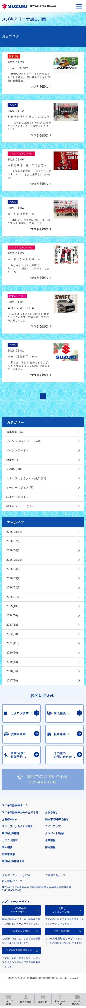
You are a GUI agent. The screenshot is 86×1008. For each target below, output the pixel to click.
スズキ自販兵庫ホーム (15, 805)
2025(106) (13, 606)
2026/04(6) (13, 568)
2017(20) (12, 680)
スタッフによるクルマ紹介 (17, 826)
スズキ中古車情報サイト (19, 950)
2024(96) (12, 615)
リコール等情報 (62, 931)
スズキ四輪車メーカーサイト (19, 910)
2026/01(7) (13, 596)
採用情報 (50, 847)
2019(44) (12, 661)
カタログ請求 (10, 840)
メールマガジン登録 (19, 931)
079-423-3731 (42, 782)
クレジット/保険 (54, 833)
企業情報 (50, 840)
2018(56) (12, 671)
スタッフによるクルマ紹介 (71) (26, 478)
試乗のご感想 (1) (17, 496)
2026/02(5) (13, 587)
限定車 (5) (12, 459)
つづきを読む (39, 86)
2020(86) (12, 652)
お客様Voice (9, 819)
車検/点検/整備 (10, 833)
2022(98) (12, 634)
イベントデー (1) (17, 450)
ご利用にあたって (55, 875)
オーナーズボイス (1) (19, 487)
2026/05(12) (14, 559)
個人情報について (12, 881)
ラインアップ (53, 826)
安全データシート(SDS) (16, 875)
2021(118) (12, 643)
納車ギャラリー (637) (20, 506)
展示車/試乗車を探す (57, 819)
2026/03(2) (13, 578)
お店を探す (51, 812)
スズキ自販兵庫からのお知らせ (20, 812)
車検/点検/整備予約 (13, 861)
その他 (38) (13, 468)
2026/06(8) (13, 550)
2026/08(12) (14, 531)
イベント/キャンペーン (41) (24, 441)
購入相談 (7, 847)
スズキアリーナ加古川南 (24, 19)
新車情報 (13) (15, 431)
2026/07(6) (13, 541)
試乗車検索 (8, 854)
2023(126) (13, 624)
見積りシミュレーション (62, 910)
